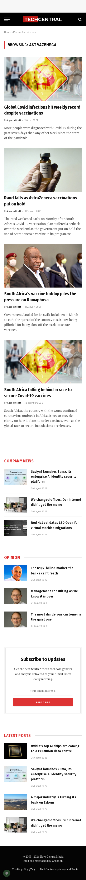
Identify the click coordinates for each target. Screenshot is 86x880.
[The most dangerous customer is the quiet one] (15, 619)
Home (7, 31)
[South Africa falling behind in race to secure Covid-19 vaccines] (43, 361)
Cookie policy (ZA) (23, 869)
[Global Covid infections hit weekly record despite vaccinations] (43, 79)
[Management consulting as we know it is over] (15, 596)
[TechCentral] (43, 19)
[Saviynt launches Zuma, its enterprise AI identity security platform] (15, 477)
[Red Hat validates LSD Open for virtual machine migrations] (15, 528)
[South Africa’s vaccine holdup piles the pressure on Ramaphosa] (43, 266)
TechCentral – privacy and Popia (59, 869)
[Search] (79, 19)
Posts (16, 31)
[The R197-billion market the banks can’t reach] (15, 573)
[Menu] (7, 19)
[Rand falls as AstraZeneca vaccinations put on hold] (43, 170)
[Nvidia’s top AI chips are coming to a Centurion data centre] (15, 751)
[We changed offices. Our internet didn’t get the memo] (15, 505)
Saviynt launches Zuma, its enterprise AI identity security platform (53, 476)
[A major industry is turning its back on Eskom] (15, 802)
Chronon (57, 861)
